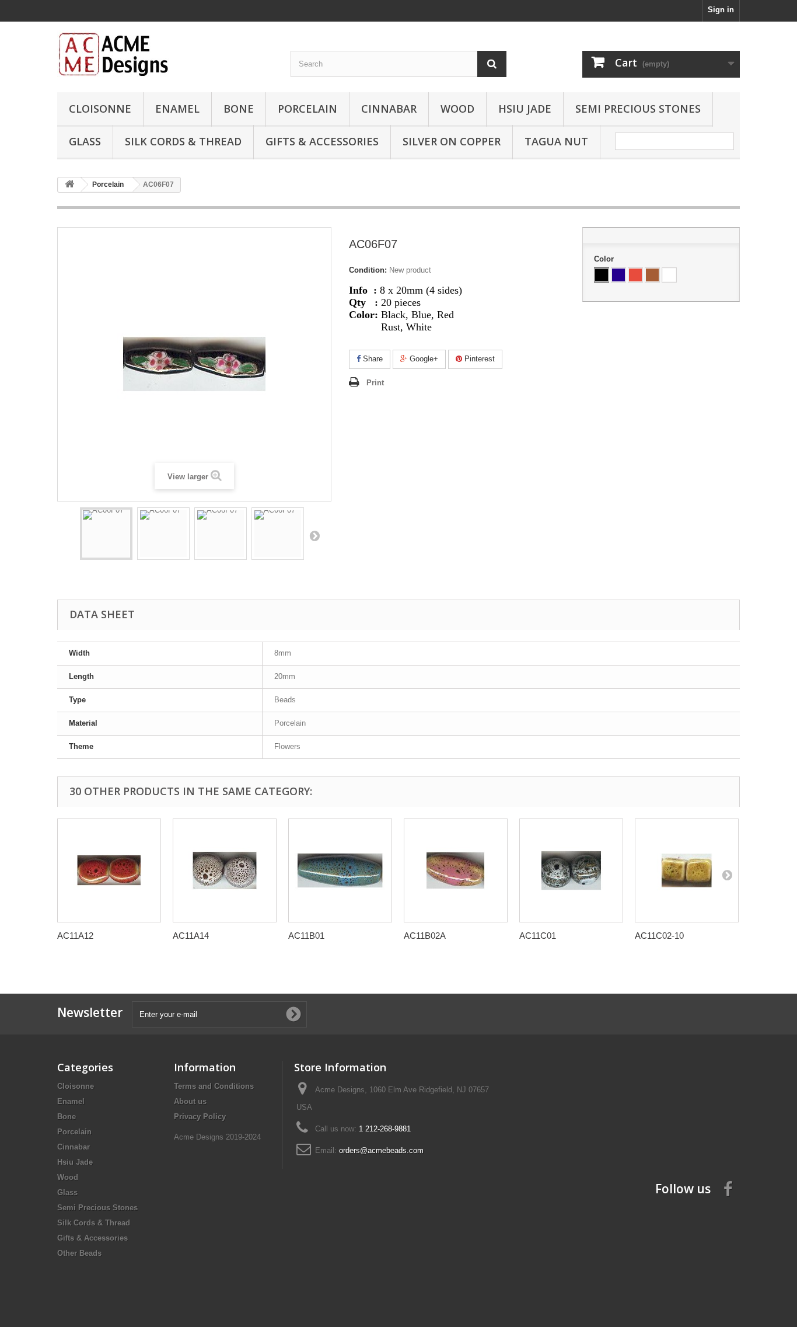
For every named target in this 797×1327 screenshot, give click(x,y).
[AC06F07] (106, 533)
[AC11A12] (109, 870)
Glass (85, 141)
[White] (669, 275)
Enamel (177, 109)
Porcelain (307, 109)
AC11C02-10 (659, 936)
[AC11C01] (571, 870)
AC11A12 (75, 936)
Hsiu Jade (524, 109)
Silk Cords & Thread (183, 141)
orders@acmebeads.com (381, 1150)
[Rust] (652, 275)
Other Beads (79, 1253)
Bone (238, 109)
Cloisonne (100, 109)
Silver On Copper (452, 141)
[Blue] (618, 275)
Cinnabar (389, 109)
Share (372, 358)
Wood (457, 109)
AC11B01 (306, 936)
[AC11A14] (225, 870)
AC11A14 (191, 936)
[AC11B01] (340, 870)
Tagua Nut (556, 141)
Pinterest (478, 358)
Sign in (721, 9)
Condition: (368, 270)
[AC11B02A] (456, 870)
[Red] (635, 275)
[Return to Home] (69, 184)
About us (190, 1101)
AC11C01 (537, 936)
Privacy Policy (200, 1116)
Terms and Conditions (214, 1086)
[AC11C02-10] (687, 870)
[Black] (601, 275)
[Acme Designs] (165, 53)
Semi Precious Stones (638, 109)
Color (605, 259)
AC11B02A (425, 936)
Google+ (422, 358)
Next (314, 535)
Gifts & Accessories (322, 141)
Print (375, 382)
